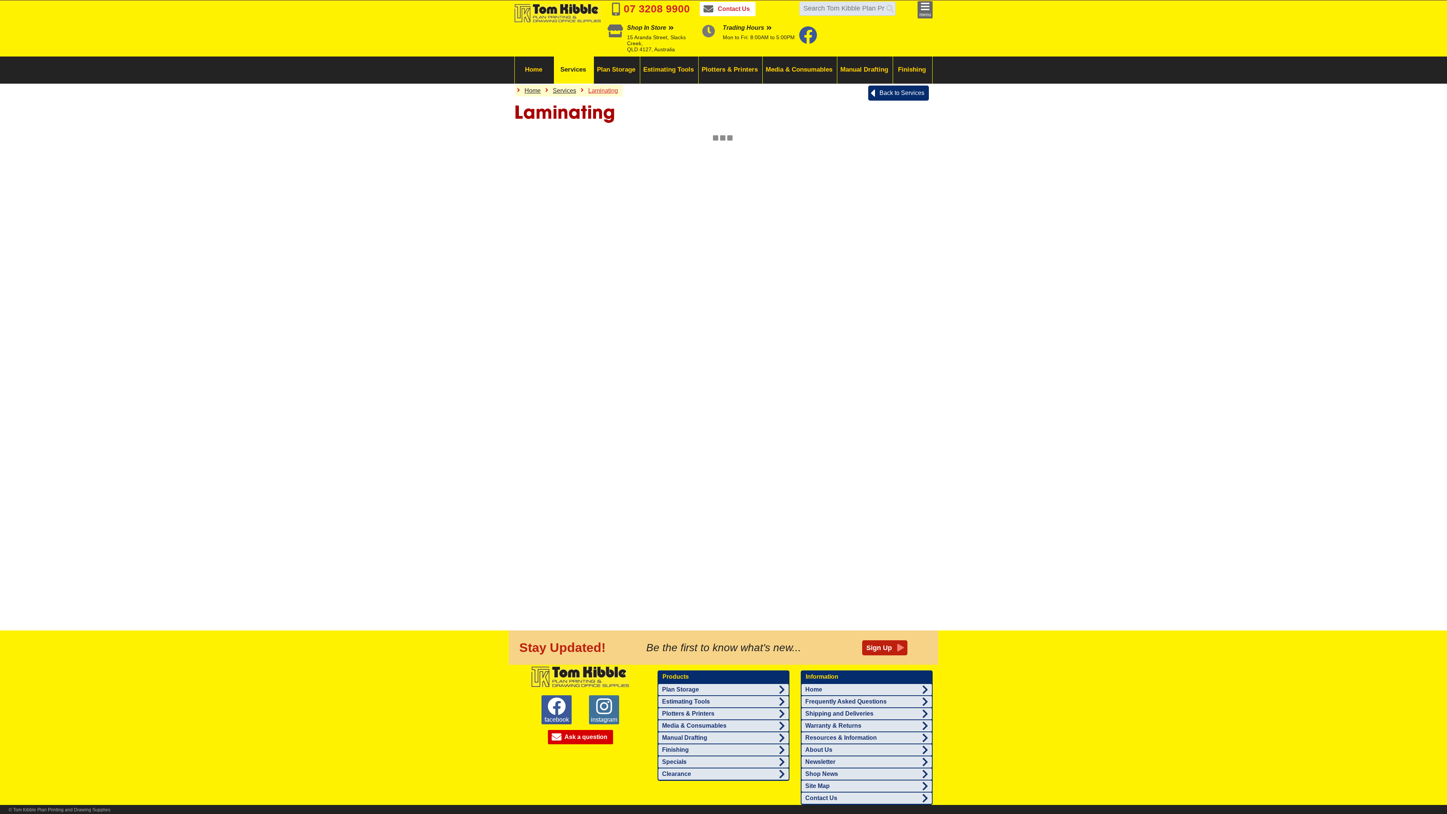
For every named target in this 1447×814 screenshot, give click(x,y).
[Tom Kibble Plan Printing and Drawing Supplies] (580, 676)
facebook (557, 719)
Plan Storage (616, 69)
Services (573, 69)
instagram (604, 719)
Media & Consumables (799, 69)
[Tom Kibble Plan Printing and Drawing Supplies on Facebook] (809, 40)
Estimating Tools (668, 69)
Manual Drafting (864, 69)
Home (533, 69)
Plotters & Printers (730, 69)
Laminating (603, 90)
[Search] (890, 8)
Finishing (912, 69)
